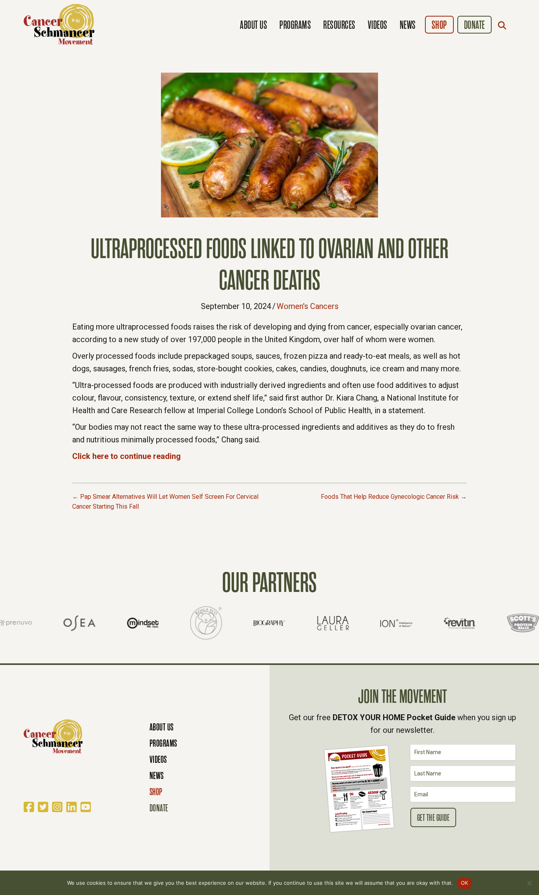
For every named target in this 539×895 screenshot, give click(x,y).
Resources (339, 25)
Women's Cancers (308, 306)
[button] (504, 25)
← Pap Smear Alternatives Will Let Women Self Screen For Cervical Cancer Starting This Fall (165, 502)
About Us (253, 25)
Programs (295, 25)
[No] (529, 883)
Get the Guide (433, 818)
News (408, 25)
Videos (377, 25)
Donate (474, 25)
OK (464, 883)
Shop (439, 25)
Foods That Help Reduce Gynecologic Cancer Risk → (394, 496)
